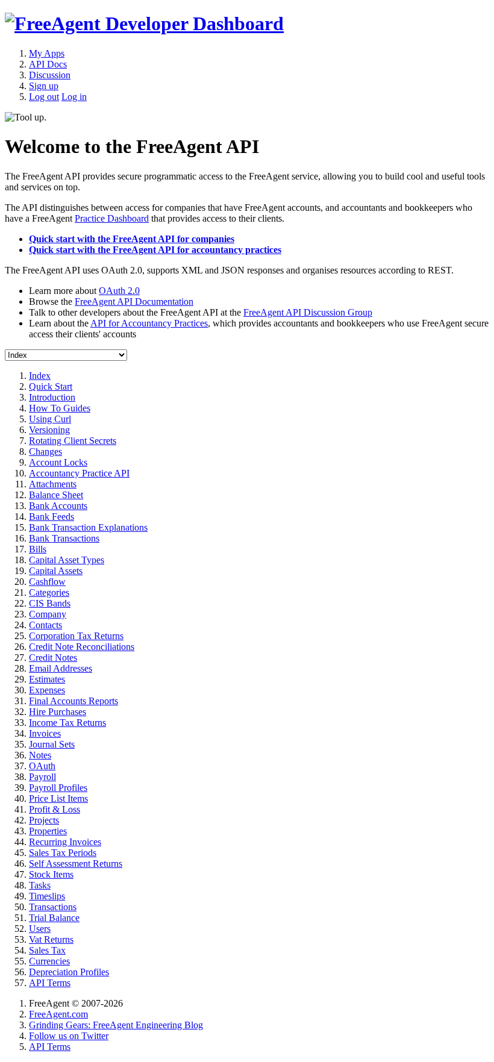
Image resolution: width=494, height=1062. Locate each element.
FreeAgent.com (58, 1014)
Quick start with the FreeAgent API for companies (131, 239)
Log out (44, 97)
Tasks (40, 885)
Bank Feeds (51, 516)
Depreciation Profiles (69, 972)
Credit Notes (53, 657)
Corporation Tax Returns (76, 636)
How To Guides (59, 408)
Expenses (47, 690)
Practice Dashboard (112, 218)
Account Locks (58, 462)
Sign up (43, 86)
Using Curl (50, 419)
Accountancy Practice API (79, 473)
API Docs (48, 64)
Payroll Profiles (58, 787)
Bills (37, 549)
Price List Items (58, 798)
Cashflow (47, 581)
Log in (74, 97)
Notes (40, 755)
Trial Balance (54, 918)
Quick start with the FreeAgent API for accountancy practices (155, 250)
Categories (49, 592)
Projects (44, 820)
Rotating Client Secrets (72, 441)
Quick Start (50, 386)
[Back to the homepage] (144, 23)
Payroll (42, 777)
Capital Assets (56, 571)
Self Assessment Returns (75, 863)
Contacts (45, 625)
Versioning (49, 430)
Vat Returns (51, 939)
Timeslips (47, 896)
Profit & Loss (54, 809)
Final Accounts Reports (73, 701)
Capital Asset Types (66, 560)
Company (47, 614)
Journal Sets (52, 744)
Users (40, 928)
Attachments (53, 484)
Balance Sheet (56, 495)
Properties (48, 831)
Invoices (45, 733)
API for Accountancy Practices (149, 323)
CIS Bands (49, 603)
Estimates (47, 679)
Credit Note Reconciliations (81, 647)
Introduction (52, 397)
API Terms (49, 983)
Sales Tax (47, 950)
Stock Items (51, 874)
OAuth (42, 766)
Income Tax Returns (67, 722)
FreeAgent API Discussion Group (307, 312)
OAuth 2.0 (119, 291)
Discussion (49, 75)
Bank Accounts (58, 506)
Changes (45, 451)
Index (40, 375)
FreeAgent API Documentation (134, 301)
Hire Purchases (57, 712)
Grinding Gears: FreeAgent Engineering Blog (116, 1025)
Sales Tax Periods (62, 853)
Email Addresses (60, 668)
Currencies (49, 961)
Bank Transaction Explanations (88, 527)
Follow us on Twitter (68, 1036)
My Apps (46, 53)
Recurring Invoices (65, 842)
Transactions (53, 907)
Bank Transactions (64, 538)
